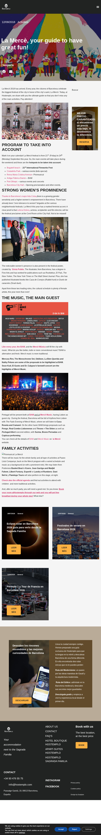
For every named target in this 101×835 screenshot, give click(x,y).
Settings (88, 829)
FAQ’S (48, 736)
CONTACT (51, 731)
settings (22, 833)
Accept (61, 829)
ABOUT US (51, 726)
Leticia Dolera (23, 210)
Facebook (52, 786)
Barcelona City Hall (15, 185)
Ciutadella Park (13, 171)
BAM (31, 439)
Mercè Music (43, 439)
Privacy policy (75, 783)
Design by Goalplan (77, 794)
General (20, 513)
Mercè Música (39, 347)
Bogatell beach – (14, 168)
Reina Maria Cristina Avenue (19, 175)
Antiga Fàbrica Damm (16, 178)
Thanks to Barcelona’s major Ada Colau (19, 196)
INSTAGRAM (52, 780)
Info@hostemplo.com (20, 784)
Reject (74, 829)
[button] (98, 7)
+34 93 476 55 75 (13, 778)
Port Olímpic (12, 182)
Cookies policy (76, 789)
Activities (23, 22)
